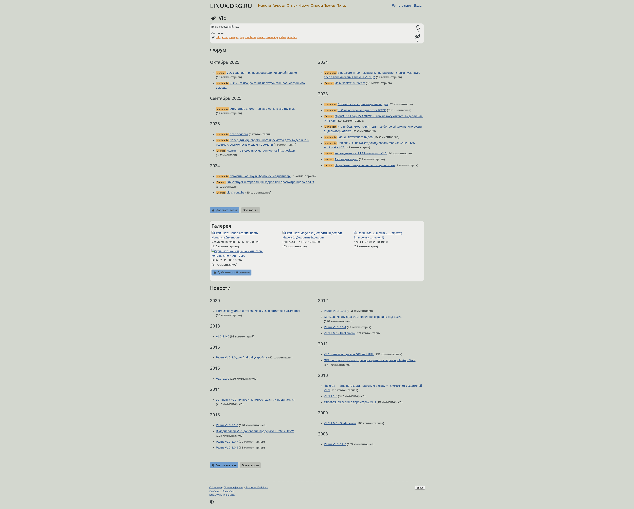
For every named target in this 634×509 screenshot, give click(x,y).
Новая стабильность (225, 237)
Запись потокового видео (355, 137)
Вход (418, 5)
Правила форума (233, 487)
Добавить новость (224, 465)
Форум (304, 5)
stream (261, 37)
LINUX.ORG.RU (231, 6)
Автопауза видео (346, 159)
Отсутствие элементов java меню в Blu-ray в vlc (262, 108)
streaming (272, 37)
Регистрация (401, 5)
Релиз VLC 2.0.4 (335, 327)
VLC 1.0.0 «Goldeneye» (340, 423)
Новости (264, 5)
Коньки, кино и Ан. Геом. (228, 255)
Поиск (341, 5)
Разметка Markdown (257, 487)
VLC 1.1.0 (330, 396)
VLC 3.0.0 (222, 336)
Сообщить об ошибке (221, 491)
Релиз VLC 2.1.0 (227, 425)
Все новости (250, 465)
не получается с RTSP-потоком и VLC (361, 153)
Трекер (329, 5)
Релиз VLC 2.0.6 (227, 447)
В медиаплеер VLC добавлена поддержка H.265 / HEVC (255, 431)
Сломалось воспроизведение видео (362, 104)
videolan (292, 37)
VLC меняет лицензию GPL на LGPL (349, 354)
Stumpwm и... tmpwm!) (369, 237)
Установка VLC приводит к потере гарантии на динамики (255, 399)
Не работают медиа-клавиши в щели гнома (365, 165)
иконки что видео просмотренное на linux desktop (261, 150)
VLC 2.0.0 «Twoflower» (339, 333)
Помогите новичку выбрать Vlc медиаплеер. (260, 176)
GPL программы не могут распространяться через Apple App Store (369, 360)
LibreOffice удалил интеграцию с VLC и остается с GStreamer (258, 311)
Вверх (420, 487)
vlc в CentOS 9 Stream (350, 83)
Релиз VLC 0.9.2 (335, 444)
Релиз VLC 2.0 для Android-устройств (241, 357)
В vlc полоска (238, 134)
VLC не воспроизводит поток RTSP (361, 110)
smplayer (250, 37)
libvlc (225, 37)
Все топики (250, 210)
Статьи (292, 5)
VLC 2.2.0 (222, 378)
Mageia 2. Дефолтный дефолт (303, 237)
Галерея (278, 5)
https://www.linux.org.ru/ (222, 494)
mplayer (233, 37)
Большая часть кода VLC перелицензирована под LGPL (362, 316)
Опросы (317, 5)
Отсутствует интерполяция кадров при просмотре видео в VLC (270, 182)
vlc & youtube (236, 192)
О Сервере (215, 487)
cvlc (218, 37)
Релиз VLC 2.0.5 (335, 311)
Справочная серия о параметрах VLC (350, 402)
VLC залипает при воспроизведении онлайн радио (262, 72)
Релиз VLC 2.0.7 (227, 441)
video (282, 37)
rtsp (242, 37)
